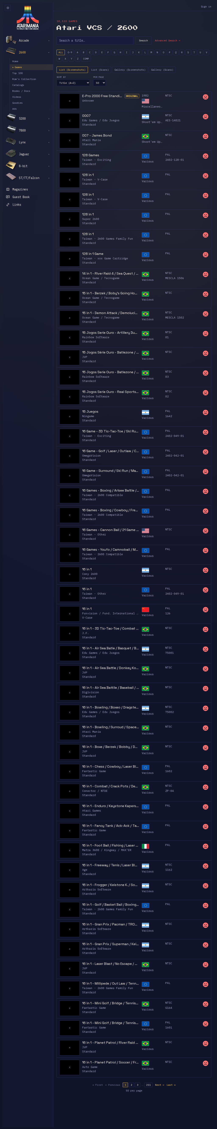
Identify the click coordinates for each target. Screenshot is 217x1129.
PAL (167, 154)
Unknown (88, 100)
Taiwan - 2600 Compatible (102, 495)
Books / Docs (21, 90)
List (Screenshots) (72, 69)
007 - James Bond (97, 135)
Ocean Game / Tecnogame (101, 278)
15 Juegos (90, 411)
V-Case (87, 617)
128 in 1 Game (92, 254)
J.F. (85, 633)
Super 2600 (90, 219)
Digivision (90, 692)
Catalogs (18, 85)
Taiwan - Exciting (96, 160)
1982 (145, 95)
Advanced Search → (167, 40)
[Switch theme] (8, 8)
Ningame (88, 416)
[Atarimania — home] (27, 17)
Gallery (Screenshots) (130, 69)
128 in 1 (88, 175)
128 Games (90, 155)
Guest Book (21, 197)
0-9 (70, 52)
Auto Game (89, 1067)
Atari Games (91, 810)
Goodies (17, 102)
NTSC (168, 95)
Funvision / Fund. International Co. (112, 613)
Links (17, 205)
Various (148, 161)
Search (143, 40)
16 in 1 (87, 569)
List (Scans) (100, 69)
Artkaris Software (96, 889)
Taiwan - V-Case (95, 179)
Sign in (206, 6)
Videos (16, 96)
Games (17, 67)
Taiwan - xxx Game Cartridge (105, 258)
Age (84, 870)
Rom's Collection (24, 79)
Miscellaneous (153, 106)
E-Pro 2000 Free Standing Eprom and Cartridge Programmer (103, 96)
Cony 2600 (89, 574)
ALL (60, 52)
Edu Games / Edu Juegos (101, 120)
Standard (89, 124)
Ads (14, 108)
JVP (84, 357)
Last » (171, 1084)
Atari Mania (91, 140)
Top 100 (17, 73)
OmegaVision (91, 455)
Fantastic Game (94, 771)
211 (148, 1084)
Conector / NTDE (95, 791)
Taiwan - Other (94, 534)
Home (15, 61)
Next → (159, 1084)
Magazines (20, 189)
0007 (86, 115)
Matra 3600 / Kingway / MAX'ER (106, 850)
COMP (86, 58)
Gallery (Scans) (162, 69)
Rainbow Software (95, 337)
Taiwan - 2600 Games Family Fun (107, 238)
